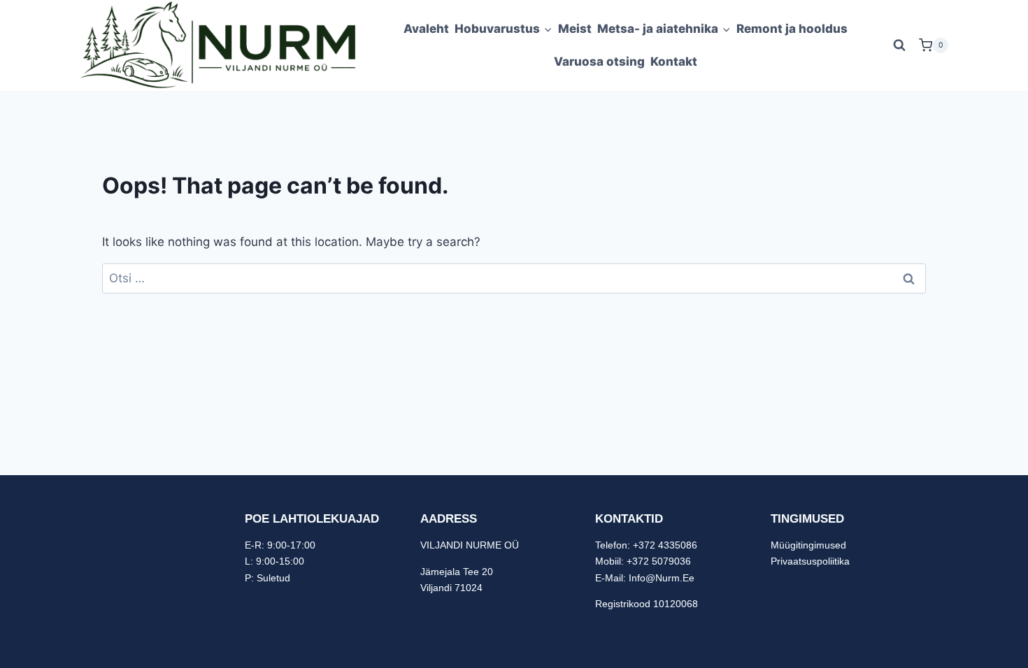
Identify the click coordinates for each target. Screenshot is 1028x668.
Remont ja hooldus (792, 29)
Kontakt (673, 61)
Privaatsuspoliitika (810, 561)
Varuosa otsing (599, 61)
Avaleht (426, 29)
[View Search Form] (899, 45)
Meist (575, 29)
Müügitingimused (808, 545)
